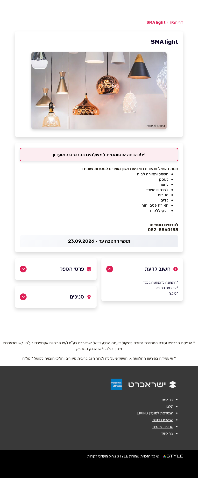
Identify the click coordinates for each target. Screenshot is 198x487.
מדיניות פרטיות (162, 427)
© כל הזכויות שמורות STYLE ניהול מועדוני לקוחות (123, 456)
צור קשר (167, 399)
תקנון (169, 406)
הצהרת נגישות (162, 420)
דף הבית (176, 22)
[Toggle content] (109, 269)
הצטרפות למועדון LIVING (155, 413)
